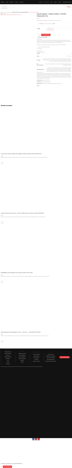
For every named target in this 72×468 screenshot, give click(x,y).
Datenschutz (8, 355)
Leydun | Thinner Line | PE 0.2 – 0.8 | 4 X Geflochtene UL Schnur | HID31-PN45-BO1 (22, 213)
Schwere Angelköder (22, 358)
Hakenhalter (49, 83)
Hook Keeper (59, 83)
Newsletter (8, 358)
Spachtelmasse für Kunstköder (51, 361)
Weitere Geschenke (36, 361)
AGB (8, 360)
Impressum (8, 363)
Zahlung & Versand (8, 351)
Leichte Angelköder (22, 355)
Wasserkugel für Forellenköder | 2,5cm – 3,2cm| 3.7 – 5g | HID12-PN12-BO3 (21, 332)
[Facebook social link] (44, 2)
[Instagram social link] (46, 2)
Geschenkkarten (36, 357)
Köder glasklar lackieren (51, 359)
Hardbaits (22, 360)
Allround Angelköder (22, 356)
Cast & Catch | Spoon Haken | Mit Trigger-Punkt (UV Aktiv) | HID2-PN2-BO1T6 (21, 153)
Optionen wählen (7, 466)
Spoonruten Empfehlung (51, 357)
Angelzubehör (7, 12)
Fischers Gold (3, 366)
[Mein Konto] (65, 7)
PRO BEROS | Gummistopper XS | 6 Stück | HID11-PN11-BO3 (17, 272)
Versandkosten (46, 20)
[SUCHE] (13, 7)
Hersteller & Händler (7, 356)
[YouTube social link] (48, 2)
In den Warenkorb (45, 34)
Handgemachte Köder (22, 353)
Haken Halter (45, 83)
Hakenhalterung (54, 83)
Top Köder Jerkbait (51, 354)
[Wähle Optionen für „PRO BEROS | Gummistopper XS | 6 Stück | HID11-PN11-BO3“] (2, 282)
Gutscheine (36, 359)
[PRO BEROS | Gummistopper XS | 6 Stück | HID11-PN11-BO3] (17, 237)
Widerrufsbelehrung (7, 353)
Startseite (2, 12)
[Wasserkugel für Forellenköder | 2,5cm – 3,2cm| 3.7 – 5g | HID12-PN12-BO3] (17, 297)
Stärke (38, 28)
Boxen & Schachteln (36, 354)
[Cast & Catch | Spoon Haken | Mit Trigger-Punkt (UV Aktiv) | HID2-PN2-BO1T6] (17, 118)
